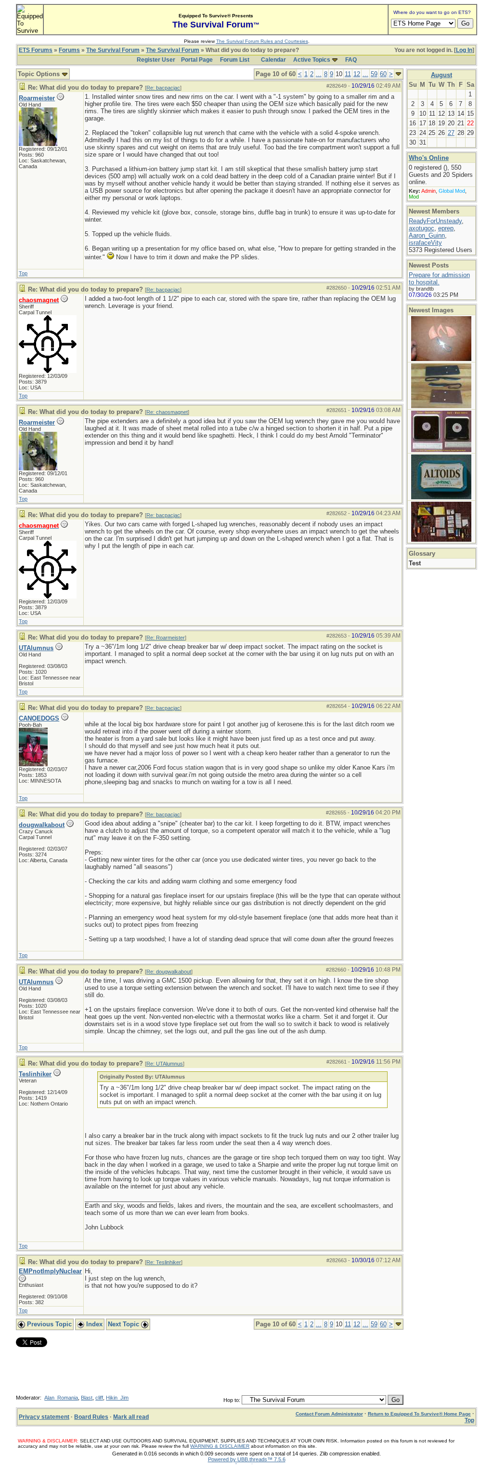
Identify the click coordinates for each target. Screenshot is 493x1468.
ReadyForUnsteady (435, 221)
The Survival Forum (113, 50)
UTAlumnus (36, 648)
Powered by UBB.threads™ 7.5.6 (246, 1459)
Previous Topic (48, 1324)
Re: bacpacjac (163, 88)
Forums (69, 50)
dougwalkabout (42, 824)
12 (356, 74)
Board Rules (91, 1417)
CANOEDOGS (39, 718)
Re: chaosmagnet (167, 412)
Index (93, 1324)
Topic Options (40, 74)
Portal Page (197, 59)
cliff (99, 1398)
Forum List (234, 59)
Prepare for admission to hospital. (439, 278)
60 (383, 74)
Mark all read (131, 1417)
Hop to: (231, 1400)
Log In (464, 50)
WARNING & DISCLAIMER (219, 1446)
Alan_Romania (61, 1398)
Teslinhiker (35, 1074)
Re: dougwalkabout (168, 971)
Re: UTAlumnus (164, 1064)
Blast (86, 1398)
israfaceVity (425, 242)
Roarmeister (37, 98)
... (319, 74)
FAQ (351, 59)
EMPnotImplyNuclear (50, 1271)
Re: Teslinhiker (163, 1262)
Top (23, 273)
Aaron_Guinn (427, 235)
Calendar (273, 59)
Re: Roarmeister (165, 638)
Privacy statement (44, 1417)
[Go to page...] (398, 74)
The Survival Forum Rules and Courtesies (262, 41)
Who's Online (429, 157)
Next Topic (124, 1324)
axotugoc (421, 228)
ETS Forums (35, 50)
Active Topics (311, 59)
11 (348, 74)
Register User (156, 59)
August (441, 75)
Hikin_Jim (117, 1398)
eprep (446, 228)
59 (374, 74)
